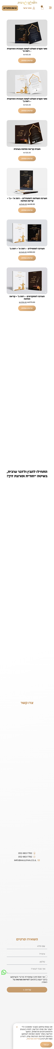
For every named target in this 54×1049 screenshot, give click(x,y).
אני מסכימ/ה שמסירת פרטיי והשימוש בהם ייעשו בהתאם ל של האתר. (28, 979)
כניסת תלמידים (10, 8)
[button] (17, 1027)
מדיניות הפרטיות (22, 979)
